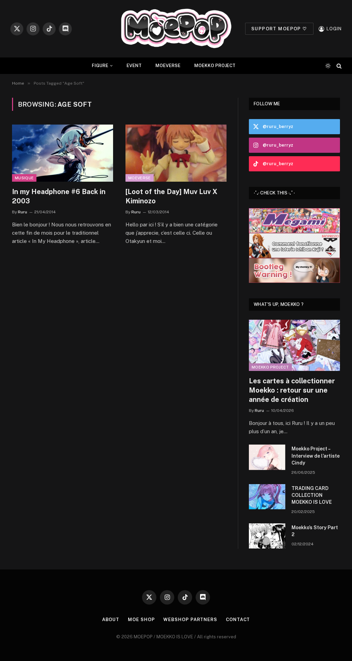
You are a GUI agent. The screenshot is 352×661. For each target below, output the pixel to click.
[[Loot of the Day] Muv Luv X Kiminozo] (176, 153)
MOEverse (139, 178)
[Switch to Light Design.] (328, 65)
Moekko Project (270, 367)
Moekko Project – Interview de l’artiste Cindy (316, 455)
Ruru (22, 212)
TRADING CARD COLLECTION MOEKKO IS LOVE (312, 495)
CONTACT (238, 619)
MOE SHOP (141, 619)
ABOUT (111, 619)
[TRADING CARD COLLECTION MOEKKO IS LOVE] (267, 496)
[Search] (338, 66)
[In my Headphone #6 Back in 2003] (62, 153)
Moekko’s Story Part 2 (315, 531)
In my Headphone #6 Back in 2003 (59, 196)
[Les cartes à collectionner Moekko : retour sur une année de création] (294, 345)
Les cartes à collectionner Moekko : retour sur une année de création (292, 390)
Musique (24, 178)
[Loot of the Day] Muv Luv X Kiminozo (171, 196)
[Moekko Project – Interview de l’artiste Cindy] (267, 457)
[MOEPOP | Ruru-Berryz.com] (176, 28)
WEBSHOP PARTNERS (190, 619)
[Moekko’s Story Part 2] (267, 535)
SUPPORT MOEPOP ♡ (279, 28)
